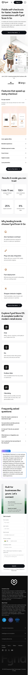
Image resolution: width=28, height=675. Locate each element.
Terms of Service (19, 569)
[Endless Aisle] (14, 372)
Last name (5, 526)
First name (6, 520)
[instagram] (6, 650)
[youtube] (12, 650)
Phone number (7, 538)
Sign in (18, 2)
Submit (14, 566)
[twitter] (9, 650)
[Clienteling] (14, 393)
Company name (7, 544)
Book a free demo (13, 32)
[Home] (5, 2)
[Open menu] (12, 2)
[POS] (14, 331)
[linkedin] (3, 650)
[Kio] (14, 352)
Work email (6, 532)
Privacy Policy (14, 570)
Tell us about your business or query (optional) (12, 551)
